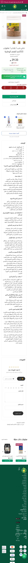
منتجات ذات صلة (20, 439)
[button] (24, 26)
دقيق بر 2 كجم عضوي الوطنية (7, 456)
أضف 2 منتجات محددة (14, 133)
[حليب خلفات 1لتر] (5, 117)
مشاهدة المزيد (4, 439)
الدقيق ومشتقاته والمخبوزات (18, 12)
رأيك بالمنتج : (20, 391)
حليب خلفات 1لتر (9, 126)
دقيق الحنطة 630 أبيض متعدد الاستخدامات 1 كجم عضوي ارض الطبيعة (20, 456)
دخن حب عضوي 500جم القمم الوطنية (15, 424)
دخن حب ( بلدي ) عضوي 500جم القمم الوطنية (20, 127)
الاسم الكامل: (20, 404)
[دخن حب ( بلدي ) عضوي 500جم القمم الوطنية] (16, 117)
